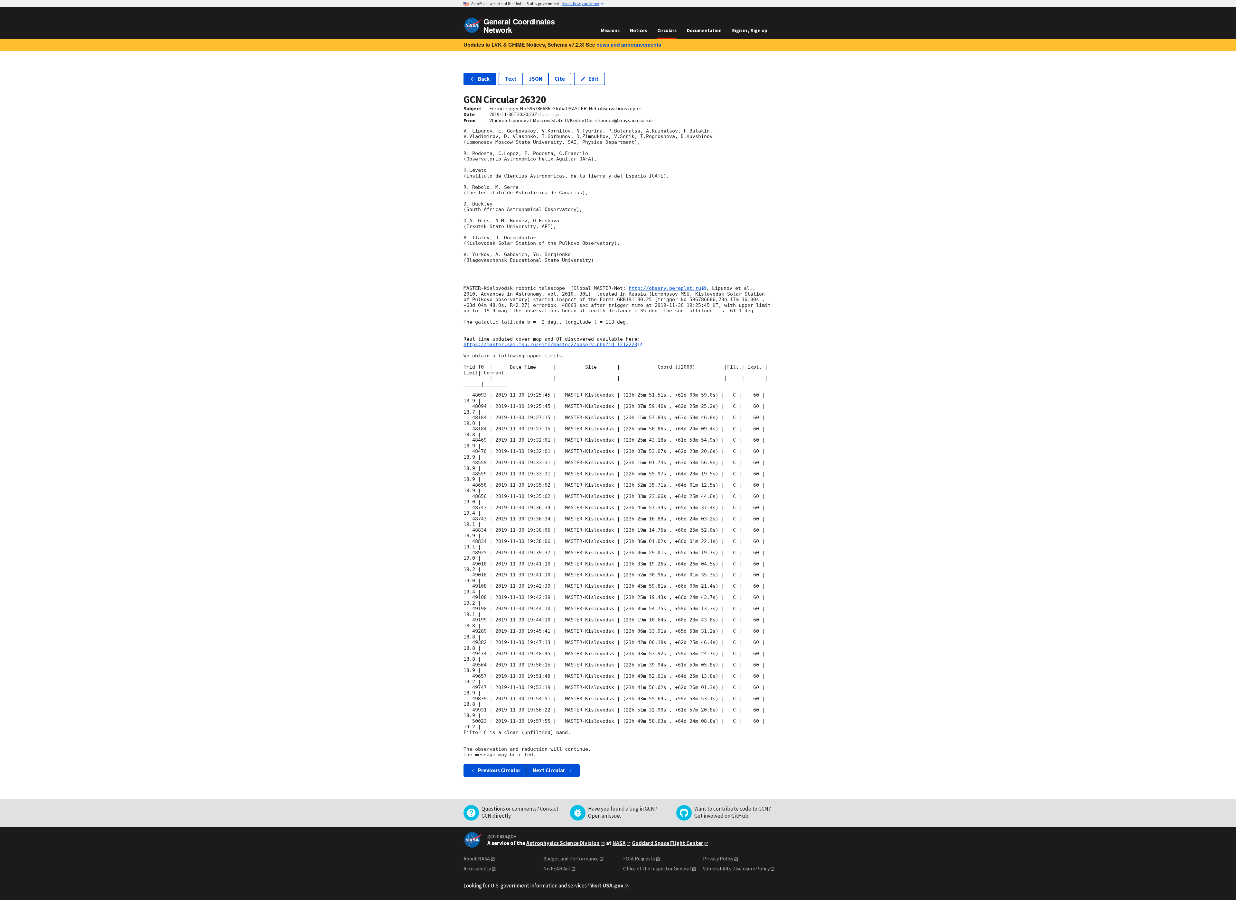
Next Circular (549, 770)
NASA (619, 843)
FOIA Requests (639, 858)
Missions (610, 30)
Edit (593, 78)
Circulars (667, 30)
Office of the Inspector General (657, 868)
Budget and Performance (571, 858)
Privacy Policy (718, 858)
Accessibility (477, 868)
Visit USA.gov (606, 885)
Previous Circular (499, 770)
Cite (560, 78)
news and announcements (628, 44)
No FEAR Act (557, 868)
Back (484, 78)
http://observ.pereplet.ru (665, 288)
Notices (638, 30)
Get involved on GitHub (721, 815)
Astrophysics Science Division (563, 843)
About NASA (477, 858)
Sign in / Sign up (749, 30)
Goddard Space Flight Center (667, 843)
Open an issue (604, 815)
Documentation (704, 30)
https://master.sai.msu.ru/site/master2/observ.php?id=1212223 (550, 344)
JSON (535, 78)
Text (511, 78)
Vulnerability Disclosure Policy (736, 868)
